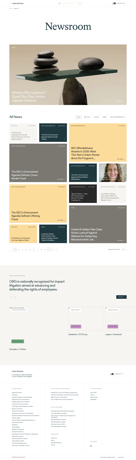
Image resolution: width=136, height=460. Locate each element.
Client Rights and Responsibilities (107, 457)
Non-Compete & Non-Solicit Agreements (62, 399)
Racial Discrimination (17, 422)
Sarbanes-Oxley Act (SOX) (58, 424)
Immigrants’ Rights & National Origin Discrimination (25, 415)
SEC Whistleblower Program (58, 419)
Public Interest (94, 397)
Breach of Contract (17, 408)
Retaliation (15, 424)
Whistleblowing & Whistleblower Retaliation (62, 411)
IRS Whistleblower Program (58, 422)
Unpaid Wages (16, 427)
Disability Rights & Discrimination (21, 401)
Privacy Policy (121, 457)
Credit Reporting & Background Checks (22, 406)
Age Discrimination (17, 392)
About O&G (93, 392)
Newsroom (54, 438)
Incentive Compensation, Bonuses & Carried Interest (65, 395)
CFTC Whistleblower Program (59, 413)
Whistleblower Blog (118, 117)
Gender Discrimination (18, 411)
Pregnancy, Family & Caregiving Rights (22, 397)
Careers (92, 395)
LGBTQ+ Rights (16, 418)
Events (96, 117)
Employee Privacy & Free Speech (20, 399)
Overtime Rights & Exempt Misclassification (23, 420)
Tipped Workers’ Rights (18, 441)
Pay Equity (14, 395)
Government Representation (19, 443)
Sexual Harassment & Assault (19, 438)
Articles (87, 117)
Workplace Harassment (18, 429)
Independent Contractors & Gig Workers (22, 413)
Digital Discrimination (17, 436)
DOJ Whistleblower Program (58, 426)
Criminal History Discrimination (20, 404)
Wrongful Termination (17, 431)
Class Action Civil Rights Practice (21, 445)
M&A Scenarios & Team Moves (59, 397)
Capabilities (93, 399)
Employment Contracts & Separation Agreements (25, 434)
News (104, 117)
